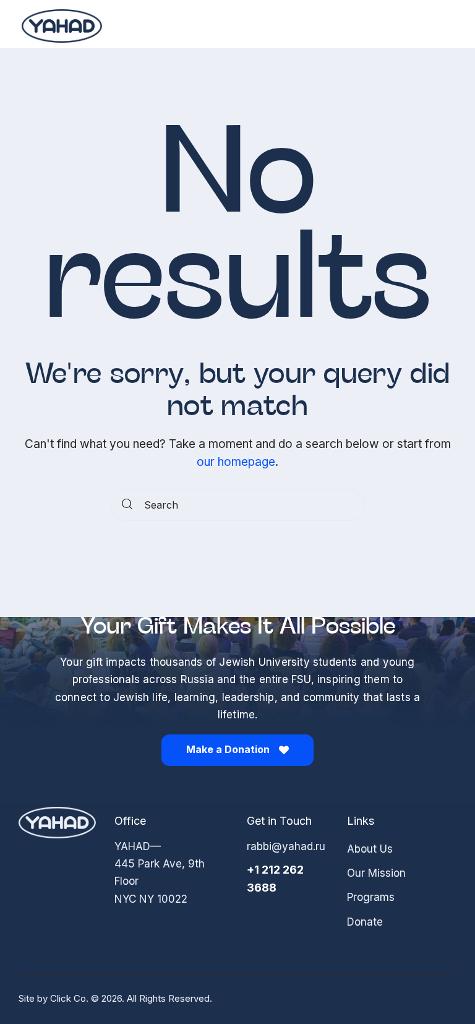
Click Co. (69, 998)
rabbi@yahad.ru (286, 846)
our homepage (236, 462)
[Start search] (127, 505)
